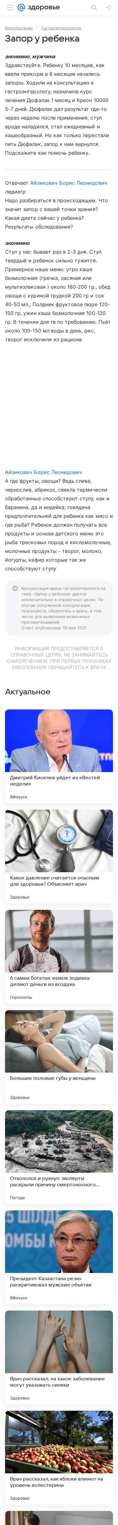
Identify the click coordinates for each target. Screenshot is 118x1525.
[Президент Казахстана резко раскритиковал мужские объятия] (59, 1257)
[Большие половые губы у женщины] (59, 1057)
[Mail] (21, 7)
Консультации (19, 27)
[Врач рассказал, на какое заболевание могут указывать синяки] (59, 1357)
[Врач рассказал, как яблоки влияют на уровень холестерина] (59, 1458)
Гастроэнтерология (61, 27)
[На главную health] (42, 7)
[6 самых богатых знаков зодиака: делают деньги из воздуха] (59, 957)
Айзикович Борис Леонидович (68, 183)
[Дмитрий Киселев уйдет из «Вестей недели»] (59, 756)
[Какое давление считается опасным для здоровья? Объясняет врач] (59, 857)
